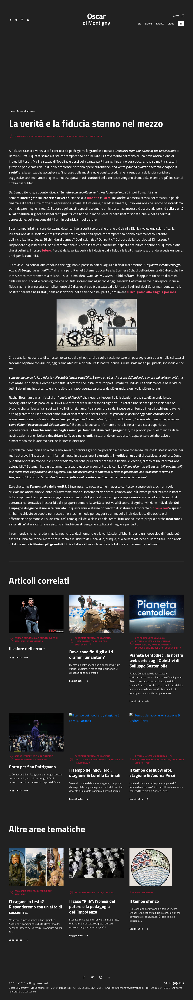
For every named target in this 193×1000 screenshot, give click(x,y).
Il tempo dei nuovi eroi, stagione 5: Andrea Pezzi (152, 773)
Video (171, 23)
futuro (46, 250)
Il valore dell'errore (27, 648)
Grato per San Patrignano (32, 766)
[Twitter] (16, 20)
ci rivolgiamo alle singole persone (151, 291)
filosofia (93, 197)
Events (160, 23)
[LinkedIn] (28, 20)
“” (161, 508)
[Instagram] (22, 20)
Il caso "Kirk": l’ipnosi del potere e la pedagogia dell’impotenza (92, 906)
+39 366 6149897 (160, 988)
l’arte (107, 197)
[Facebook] (11, 20)
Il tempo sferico (144, 901)
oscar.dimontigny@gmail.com (128, 988)
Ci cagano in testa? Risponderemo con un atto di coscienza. (35, 907)
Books (148, 23)
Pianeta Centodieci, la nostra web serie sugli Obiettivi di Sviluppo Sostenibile (156, 660)
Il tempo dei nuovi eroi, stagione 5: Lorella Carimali (94, 773)
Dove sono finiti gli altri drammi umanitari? (91, 654)
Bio (139, 23)
